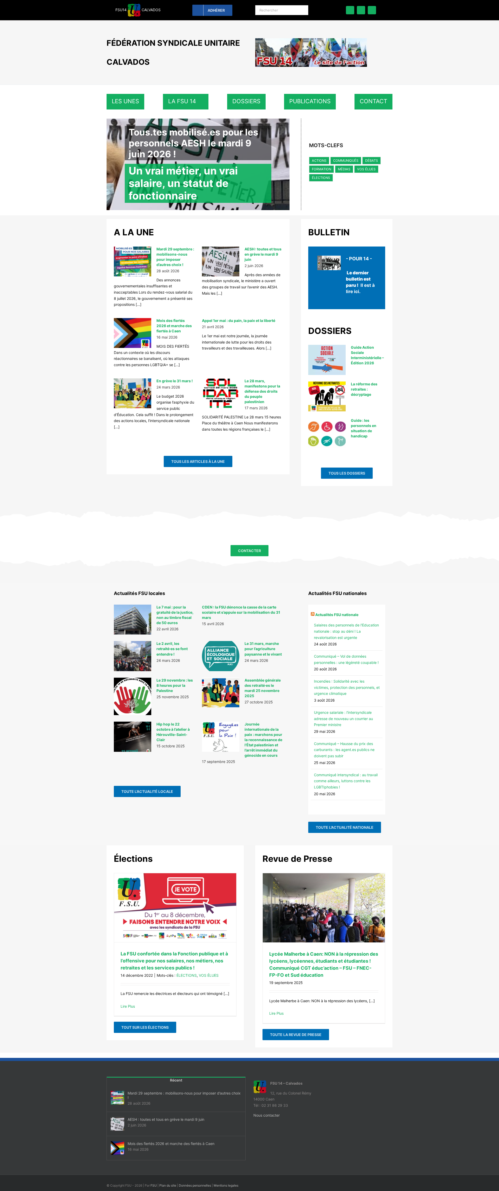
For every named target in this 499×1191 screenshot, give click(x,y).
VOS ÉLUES (366, 169)
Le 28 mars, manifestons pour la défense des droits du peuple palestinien (262, 391)
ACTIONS (319, 161)
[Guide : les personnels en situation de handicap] (327, 433)
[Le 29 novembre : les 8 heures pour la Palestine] (132, 696)
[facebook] (350, 10)
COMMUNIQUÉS (345, 161)
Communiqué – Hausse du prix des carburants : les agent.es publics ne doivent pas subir (344, 749)
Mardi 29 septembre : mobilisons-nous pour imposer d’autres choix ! (184, 1095)
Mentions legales (226, 1185)
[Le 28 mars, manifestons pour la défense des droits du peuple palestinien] (220, 393)
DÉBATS (371, 161)
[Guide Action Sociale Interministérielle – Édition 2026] (327, 360)
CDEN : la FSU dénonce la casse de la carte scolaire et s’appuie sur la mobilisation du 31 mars (241, 612)
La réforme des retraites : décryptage (364, 389)
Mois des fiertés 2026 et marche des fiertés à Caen (174, 325)
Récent (176, 1080)
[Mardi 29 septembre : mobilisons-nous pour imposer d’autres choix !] (132, 262)
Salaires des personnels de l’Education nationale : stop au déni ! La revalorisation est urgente (346, 631)
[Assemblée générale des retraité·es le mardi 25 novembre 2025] (220, 693)
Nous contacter (266, 1115)
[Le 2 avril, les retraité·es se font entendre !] (132, 656)
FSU (153, 1185)
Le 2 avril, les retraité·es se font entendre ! (172, 648)
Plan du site (167, 1185)
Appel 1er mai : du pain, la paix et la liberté (238, 320)
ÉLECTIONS (321, 178)
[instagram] (372, 10)
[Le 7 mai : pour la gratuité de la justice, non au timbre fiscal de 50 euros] (132, 620)
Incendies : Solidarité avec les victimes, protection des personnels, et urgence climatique (347, 687)
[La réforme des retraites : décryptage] (327, 396)
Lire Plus (128, 1006)
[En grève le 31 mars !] (132, 393)
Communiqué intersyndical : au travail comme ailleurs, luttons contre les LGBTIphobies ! (346, 781)
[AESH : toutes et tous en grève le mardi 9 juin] (220, 262)
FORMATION (321, 169)
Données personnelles (195, 1185)
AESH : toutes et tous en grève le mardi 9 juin (263, 254)
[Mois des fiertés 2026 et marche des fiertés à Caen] (132, 333)
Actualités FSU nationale (336, 614)
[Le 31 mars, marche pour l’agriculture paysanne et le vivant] (220, 656)
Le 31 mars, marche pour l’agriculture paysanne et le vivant (263, 648)
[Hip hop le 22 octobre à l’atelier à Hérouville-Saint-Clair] (132, 737)
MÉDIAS (344, 169)
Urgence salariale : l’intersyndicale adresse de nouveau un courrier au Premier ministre (343, 718)
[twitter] (361, 10)
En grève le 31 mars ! (174, 381)
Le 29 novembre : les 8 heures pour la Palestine (174, 685)
